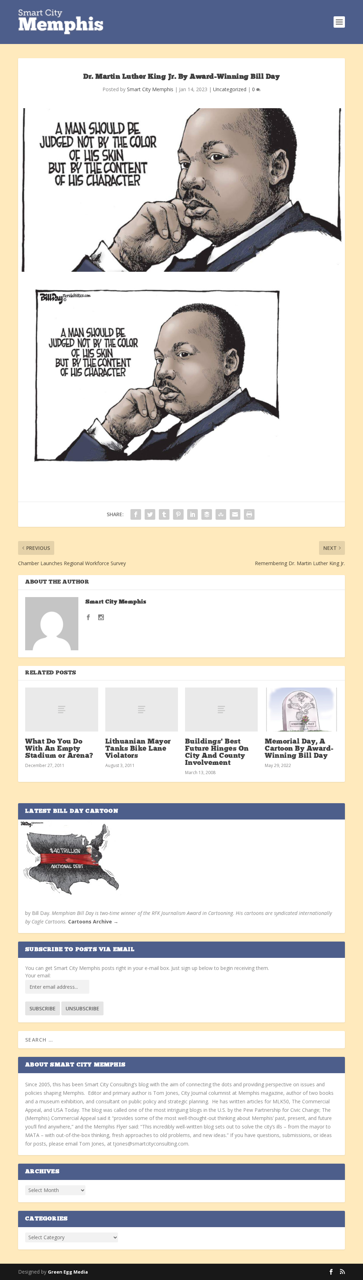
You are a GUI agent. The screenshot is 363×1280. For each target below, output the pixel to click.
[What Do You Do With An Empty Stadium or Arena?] (61, 709)
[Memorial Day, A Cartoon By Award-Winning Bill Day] (301, 709)
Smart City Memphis (150, 89)
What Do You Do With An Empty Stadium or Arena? (59, 749)
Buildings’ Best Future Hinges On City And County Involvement (217, 752)
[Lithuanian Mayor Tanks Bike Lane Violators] (141, 709)
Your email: (38, 975)
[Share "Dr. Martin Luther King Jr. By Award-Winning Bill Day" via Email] (235, 514)
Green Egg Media (68, 1272)
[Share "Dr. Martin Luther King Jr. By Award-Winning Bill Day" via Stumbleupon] (221, 514)
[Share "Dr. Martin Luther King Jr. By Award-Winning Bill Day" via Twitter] (150, 514)
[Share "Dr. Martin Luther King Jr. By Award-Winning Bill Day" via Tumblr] (164, 514)
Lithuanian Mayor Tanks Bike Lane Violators (138, 749)
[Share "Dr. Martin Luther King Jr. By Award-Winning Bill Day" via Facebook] (136, 514)
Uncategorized (229, 89)
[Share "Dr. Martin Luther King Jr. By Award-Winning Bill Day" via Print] (249, 514)
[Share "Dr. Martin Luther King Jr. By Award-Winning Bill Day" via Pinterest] (178, 514)
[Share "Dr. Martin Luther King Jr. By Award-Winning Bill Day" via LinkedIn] (192, 514)
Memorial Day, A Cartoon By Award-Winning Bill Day (299, 749)
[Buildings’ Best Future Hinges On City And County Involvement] (221, 709)
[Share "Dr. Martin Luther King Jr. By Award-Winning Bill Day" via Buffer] (207, 514)
